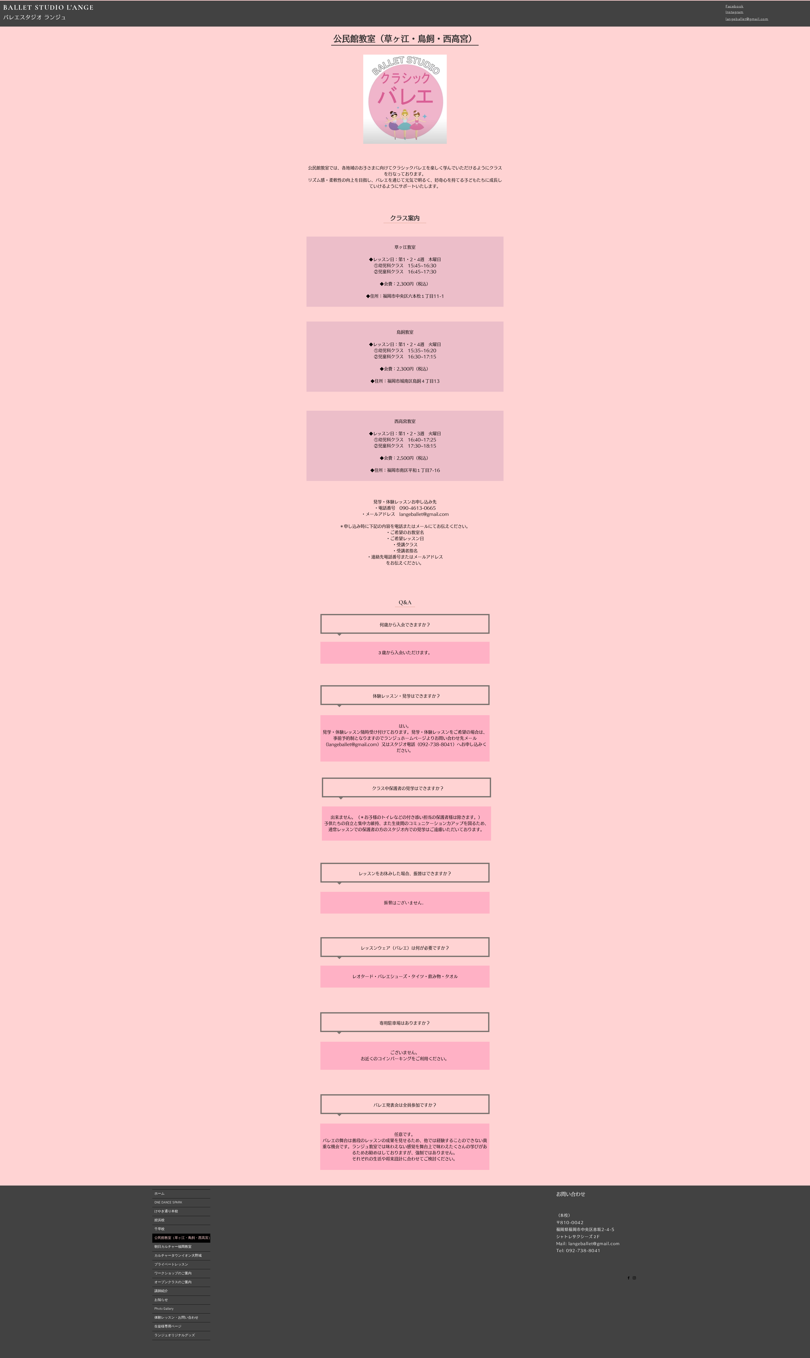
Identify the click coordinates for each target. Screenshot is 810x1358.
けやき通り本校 (166, 1211)
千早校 (159, 1229)
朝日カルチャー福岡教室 (173, 1247)
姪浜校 (159, 1220)
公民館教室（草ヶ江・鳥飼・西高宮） (182, 1238)
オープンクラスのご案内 (173, 1282)
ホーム (159, 1194)
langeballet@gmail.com (747, 19)
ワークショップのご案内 (173, 1273)
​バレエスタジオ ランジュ (34, 17)
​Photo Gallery (163, 1309)
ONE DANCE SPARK (168, 1203)
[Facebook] (628, 1278)
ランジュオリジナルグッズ (174, 1335)
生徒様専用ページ (167, 1326)
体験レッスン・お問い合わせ (176, 1318)
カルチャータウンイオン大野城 (178, 1256)
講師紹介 (161, 1291)
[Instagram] (634, 1278)
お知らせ (161, 1300)
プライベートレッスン (171, 1264)
